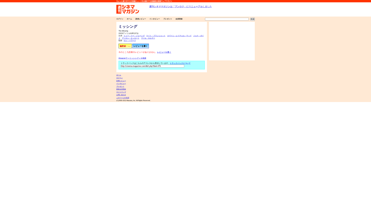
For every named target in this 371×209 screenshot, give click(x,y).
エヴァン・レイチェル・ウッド (179, 36)
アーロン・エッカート (130, 38)
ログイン (119, 19)
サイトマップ (121, 92)
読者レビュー (141, 19)
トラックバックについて (180, 63)
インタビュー (154, 19)
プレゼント (167, 19)
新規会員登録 (121, 89)
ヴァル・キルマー (148, 38)
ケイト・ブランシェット (156, 36)
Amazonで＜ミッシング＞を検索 (132, 58)
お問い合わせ (121, 95)
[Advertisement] (232, 41)
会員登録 (179, 19)
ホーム (129, 19)
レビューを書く (140, 46)
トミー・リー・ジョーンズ (134, 36)
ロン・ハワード (130, 40)
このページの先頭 (122, 98)
